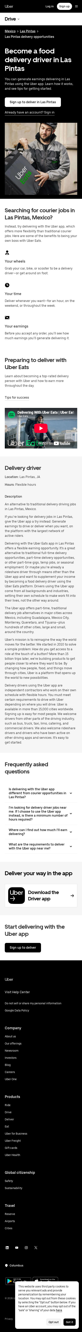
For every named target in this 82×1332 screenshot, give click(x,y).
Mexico (10, 31)
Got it (69, 1322)
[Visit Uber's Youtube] (16, 1247)
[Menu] (76, 6)
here (59, 1310)
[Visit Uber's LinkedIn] (7, 1247)
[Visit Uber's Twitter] (36, 1247)
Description (13, 496)
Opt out (54, 1322)
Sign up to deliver (23, 947)
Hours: (10, 485)
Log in (50, 6)
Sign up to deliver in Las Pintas (33, 102)
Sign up (64, 6)
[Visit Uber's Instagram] (26, 1247)
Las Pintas (27, 31)
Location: (12, 477)
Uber (9, 6)
